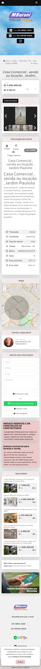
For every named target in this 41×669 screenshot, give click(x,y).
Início (7, 61)
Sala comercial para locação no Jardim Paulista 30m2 (18, 526)
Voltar (35, 63)
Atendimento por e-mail (22, 616)
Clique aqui (8, 566)
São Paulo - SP (25, 61)
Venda (14, 61)
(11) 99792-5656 (24, 35)
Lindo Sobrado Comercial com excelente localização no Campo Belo (19, 480)
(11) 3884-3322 (24, 30)
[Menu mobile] (3, 3)
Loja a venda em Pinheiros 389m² (17, 495)
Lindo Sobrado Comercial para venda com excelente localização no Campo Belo (20, 542)
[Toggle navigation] (36, 3)
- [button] (4, 289)
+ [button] (4, 286)
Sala (34, 61)
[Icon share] (20, 41)
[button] (6, 116)
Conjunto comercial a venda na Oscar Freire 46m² (20, 510)
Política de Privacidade (22, 656)
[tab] (10, 101)
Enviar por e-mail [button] (21, 394)
